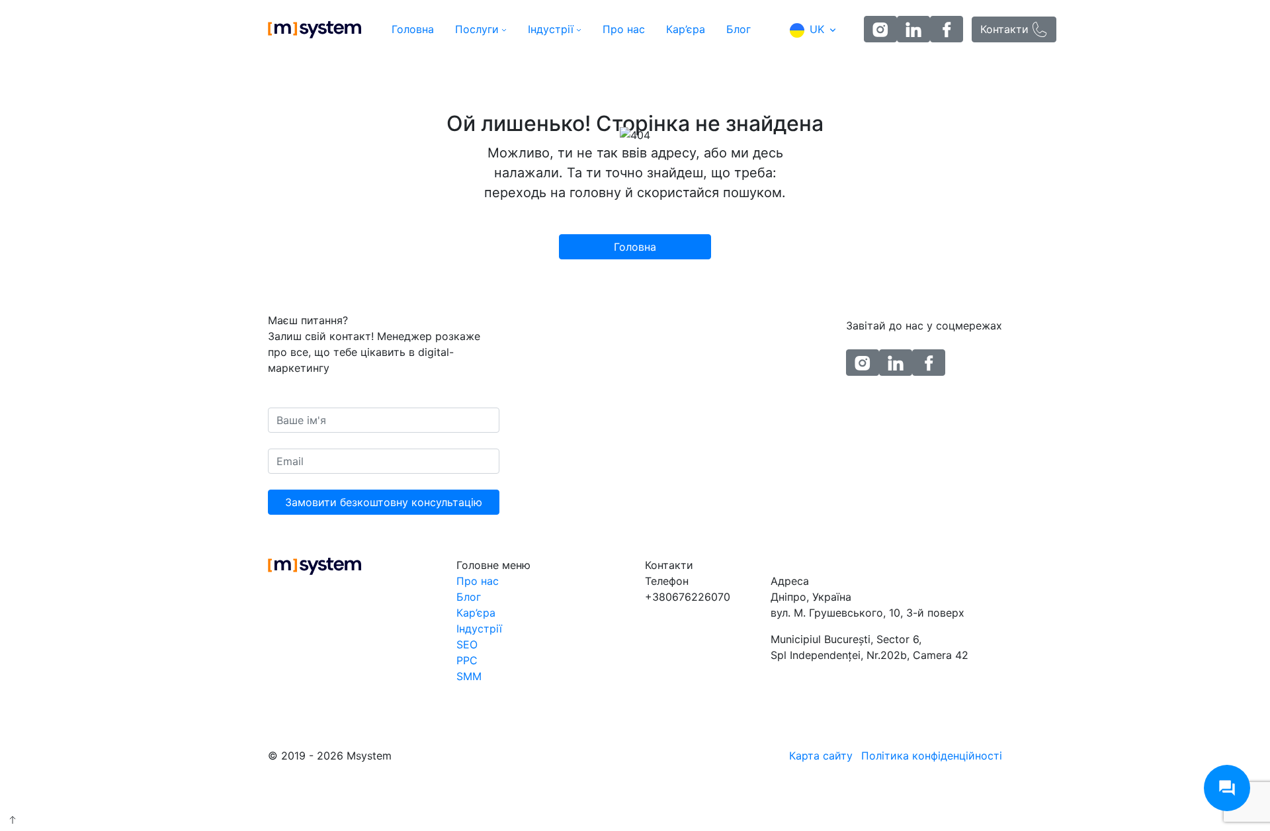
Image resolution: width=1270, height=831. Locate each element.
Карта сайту (821, 755)
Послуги (477, 29)
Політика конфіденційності (931, 755)
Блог (738, 29)
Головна (413, 29)
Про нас (624, 29)
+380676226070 (687, 596)
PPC (467, 660)
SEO (467, 644)
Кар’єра (685, 29)
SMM (469, 676)
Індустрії (550, 29)
